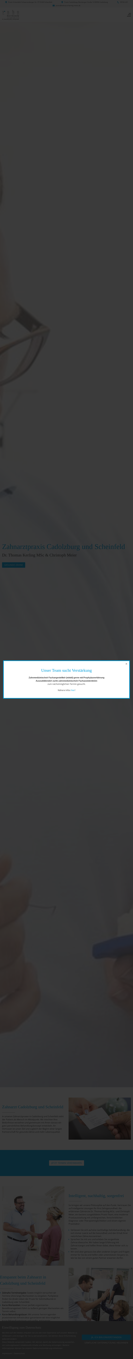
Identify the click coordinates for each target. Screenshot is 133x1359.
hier (73, 690)
